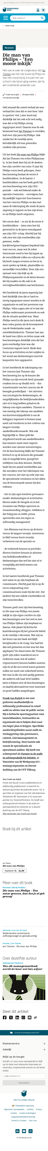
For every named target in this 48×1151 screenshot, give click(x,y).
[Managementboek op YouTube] (24, 1131)
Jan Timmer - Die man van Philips (20, 946)
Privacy (39, 1109)
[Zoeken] (42, 18)
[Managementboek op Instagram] (31, 1131)
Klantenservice (11, 1043)
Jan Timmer (25, 131)
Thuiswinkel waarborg (24, 1106)
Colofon (30, 1109)
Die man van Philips (28, 154)
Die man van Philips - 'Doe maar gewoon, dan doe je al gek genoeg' (24, 893)
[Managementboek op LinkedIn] (17, 1131)
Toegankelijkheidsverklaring (23, 1117)
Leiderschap (9, 26)
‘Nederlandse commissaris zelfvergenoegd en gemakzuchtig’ (20, 934)
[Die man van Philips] (12, 846)
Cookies (13, 1113)
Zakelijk (7, 1049)
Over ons (33, 1120)
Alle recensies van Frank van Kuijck (20, 813)
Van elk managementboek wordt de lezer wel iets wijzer (22, 968)
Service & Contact (19, 1120)
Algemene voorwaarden (14, 1109)
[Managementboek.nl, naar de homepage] (11, 11)
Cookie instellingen (27, 1113)
